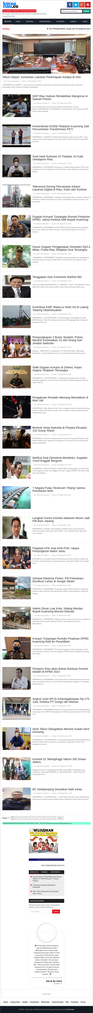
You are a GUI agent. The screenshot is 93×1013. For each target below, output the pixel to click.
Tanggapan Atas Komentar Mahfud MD (57, 276)
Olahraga (60, 21)
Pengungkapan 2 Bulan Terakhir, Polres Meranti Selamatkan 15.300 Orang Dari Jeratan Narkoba (57, 340)
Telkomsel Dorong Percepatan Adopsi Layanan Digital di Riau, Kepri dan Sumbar (59, 188)
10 (54, 818)
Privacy (83, 1002)
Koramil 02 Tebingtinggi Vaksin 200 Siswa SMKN (59, 761)
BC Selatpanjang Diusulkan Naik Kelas (57, 789)
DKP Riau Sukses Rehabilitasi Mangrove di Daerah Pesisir (60, 97)
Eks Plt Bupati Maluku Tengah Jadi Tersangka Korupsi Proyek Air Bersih (64, 29)
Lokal (18, 21)
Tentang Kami (15, 1002)
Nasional (30, 21)
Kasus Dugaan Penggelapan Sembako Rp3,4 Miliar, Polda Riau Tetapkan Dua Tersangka (61, 248)
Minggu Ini (34, 872)
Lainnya (73, 21)
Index (84, 21)
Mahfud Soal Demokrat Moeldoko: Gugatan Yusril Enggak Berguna (59, 459)
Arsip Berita (55, 872)
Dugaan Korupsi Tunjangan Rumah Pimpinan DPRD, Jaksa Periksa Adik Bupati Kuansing (61, 218)
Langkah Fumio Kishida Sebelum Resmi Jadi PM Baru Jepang (61, 519)
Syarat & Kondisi (57, 1002)
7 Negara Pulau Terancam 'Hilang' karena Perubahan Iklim (58, 489)
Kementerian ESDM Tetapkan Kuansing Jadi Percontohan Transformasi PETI (60, 128)
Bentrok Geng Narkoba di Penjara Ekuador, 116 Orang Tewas (59, 429)
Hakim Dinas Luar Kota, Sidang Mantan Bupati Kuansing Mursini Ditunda (57, 610)
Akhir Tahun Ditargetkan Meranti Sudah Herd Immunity (60, 730)
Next (60, 818)
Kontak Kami (34, 1002)
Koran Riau (70, 1009)
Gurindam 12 (58, 983)
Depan (8, 21)
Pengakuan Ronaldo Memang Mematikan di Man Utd (60, 399)
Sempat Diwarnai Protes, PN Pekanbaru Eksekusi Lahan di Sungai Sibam (57, 580)
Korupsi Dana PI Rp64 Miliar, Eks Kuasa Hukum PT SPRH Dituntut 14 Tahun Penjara (47, 879)
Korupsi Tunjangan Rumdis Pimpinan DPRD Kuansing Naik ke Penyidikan (60, 640)
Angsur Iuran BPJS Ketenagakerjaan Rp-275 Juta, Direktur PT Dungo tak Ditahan (60, 700)
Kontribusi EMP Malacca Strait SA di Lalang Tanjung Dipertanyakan (60, 308)
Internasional (45, 21)
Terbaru (44, 872)
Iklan (67, 1002)
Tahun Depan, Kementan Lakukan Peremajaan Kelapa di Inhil (41, 77)
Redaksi (25, 1002)
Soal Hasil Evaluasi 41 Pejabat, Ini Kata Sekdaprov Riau (57, 158)
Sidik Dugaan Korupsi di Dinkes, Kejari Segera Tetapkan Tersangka (57, 369)
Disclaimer (74, 1002)
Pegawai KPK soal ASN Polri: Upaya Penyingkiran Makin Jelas (55, 550)
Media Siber (45, 1002)
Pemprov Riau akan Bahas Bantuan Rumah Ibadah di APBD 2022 (60, 670)
